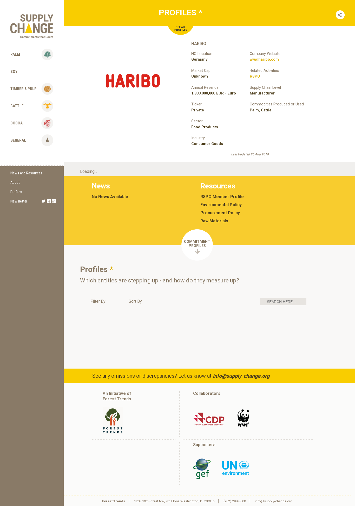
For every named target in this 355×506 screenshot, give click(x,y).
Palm (15, 54)
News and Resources (26, 173)
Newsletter (18, 201)
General (18, 140)
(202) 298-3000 (234, 501)
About (15, 182)
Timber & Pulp (23, 88)
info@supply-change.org (241, 376)
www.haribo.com (264, 59)
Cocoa (16, 123)
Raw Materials (214, 221)
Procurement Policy (220, 213)
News (101, 186)
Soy (13, 71)
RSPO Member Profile (222, 197)
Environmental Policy (221, 205)
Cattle (17, 106)
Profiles (16, 191)
